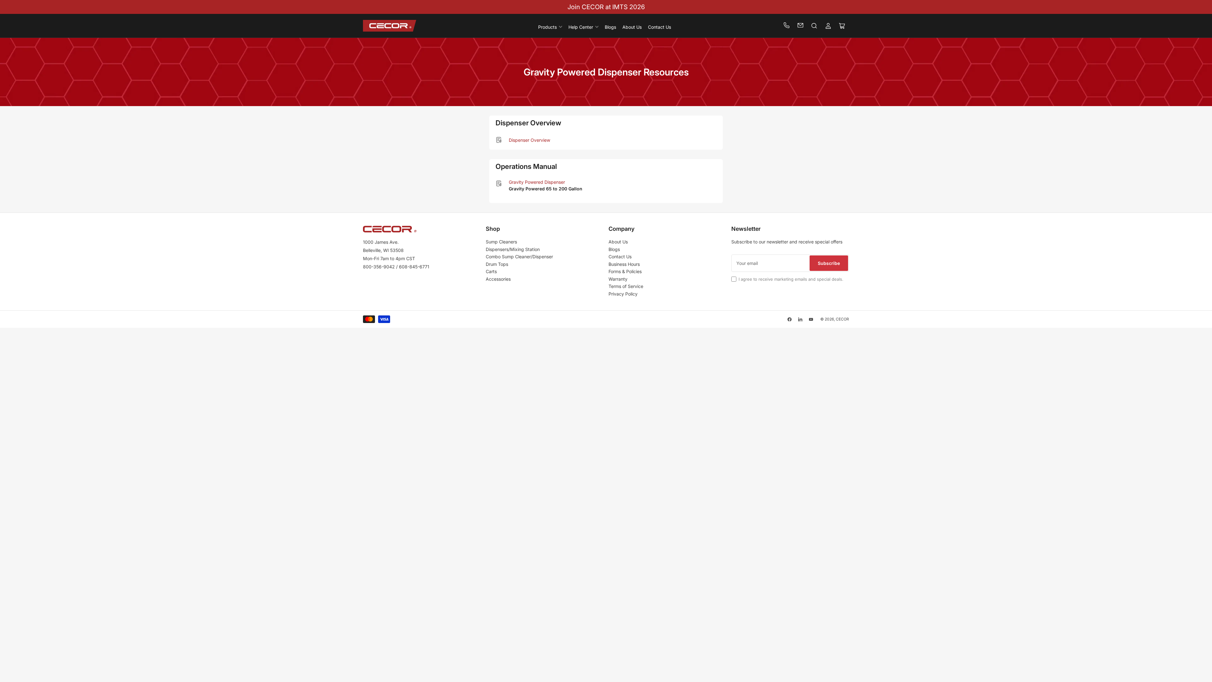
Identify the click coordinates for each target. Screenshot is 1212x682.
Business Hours (624, 264)
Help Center (580, 27)
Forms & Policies (625, 271)
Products (547, 27)
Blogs (610, 27)
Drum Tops (497, 264)
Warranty (618, 279)
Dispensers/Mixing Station (513, 249)
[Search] (814, 26)
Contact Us (659, 27)
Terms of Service (626, 286)
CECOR (842, 319)
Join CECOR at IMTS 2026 (606, 7)
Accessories (498, 279)
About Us (632, 27)
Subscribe (829, 263)
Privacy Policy (623, 293)
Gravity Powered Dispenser (537, 182)
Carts (491, 271)
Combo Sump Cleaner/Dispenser (519, 256)
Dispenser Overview (529, 140)
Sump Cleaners (501, 241)
